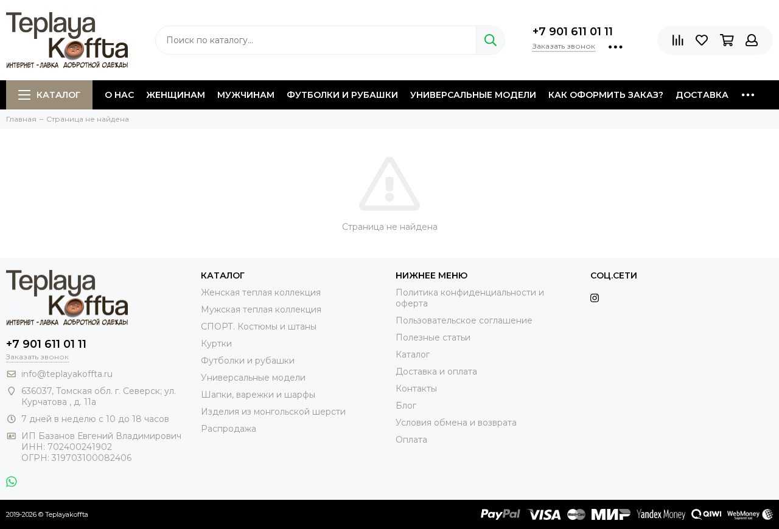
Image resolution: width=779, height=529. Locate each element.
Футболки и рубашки (342, 94)
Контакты (416, 388)
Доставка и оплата (436, 371)
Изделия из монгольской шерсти (273, 411)
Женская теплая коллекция (261, 292)
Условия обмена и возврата (456, 422)
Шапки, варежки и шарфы (258, 394)
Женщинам (175, 94)
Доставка (702, 94)
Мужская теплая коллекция (261, 309)
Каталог (58, 94)
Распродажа (228, 428)
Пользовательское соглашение (464, 320)
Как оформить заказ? (605, 94)
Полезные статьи (433, 337)
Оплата (411, 439)
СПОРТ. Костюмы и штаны (258, 326)
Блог (406, 405)
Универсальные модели (473, 94)
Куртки (216, 343)
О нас (119, 94)
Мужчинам (245, 94)
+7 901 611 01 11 (573, 31)
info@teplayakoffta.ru (67, 373)
